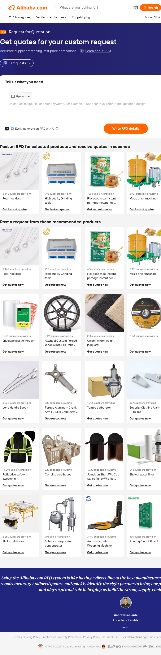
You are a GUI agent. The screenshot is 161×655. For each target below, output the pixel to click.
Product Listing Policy (27, 637)
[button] (135, 7)
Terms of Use (111, 637)
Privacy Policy (92, 637)
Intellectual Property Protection (62, 637)
